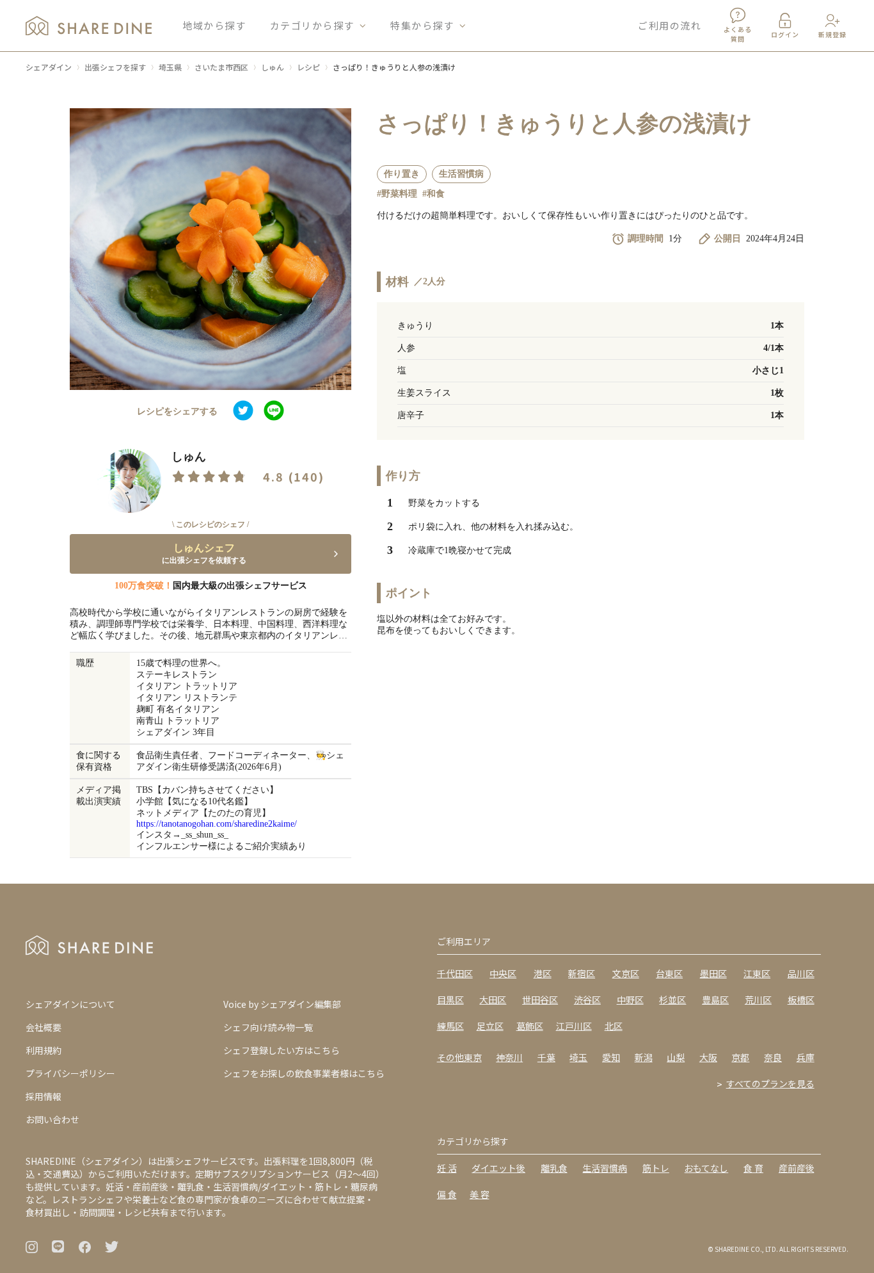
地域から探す (214, 25)
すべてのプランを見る (770, 1083)
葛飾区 (529, 1025)
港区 (543, 973)
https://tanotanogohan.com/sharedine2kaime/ (216, 824)
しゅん (272, 66)
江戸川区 (574, 1025)
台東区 (669, 973)
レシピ (308, 66)
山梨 (676, 1057)
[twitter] (243, 411)
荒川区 (758, 999)
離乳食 (554, 1168)
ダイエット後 (498, 1168)
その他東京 (459, 1057)
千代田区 (455, 973)
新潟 (644, 1057)
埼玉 (578, 1057)
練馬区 (450, 1025)
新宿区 (581, 973)
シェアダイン (49, 66)
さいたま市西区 (221, 66)
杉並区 (672, 999)
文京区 (625, 973)
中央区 (502, 973)
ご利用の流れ (669, 25)
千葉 (546, 1057)
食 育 (753, 1168)
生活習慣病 (604, 1168)
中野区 (630, 999)
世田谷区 (540, 999)
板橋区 (801, 999)
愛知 (611, 1057)
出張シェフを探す (115, 66)
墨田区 (713, 973)
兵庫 (805, 1057)
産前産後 (796, 1168)
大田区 (492, 999)
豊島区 (715, 999)
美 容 (479, 1194)
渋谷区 (587, 999)
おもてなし (706, 1168)
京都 (740, 1057)
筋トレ (655, 1168)
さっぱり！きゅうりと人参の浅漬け (394, 66)
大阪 (708, 1057)
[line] (274, 411)
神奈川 (509, 1057)
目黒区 (450, 999)
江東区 (756, 973)
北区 (614, 1025)
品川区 (801, 973)
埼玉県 (170, 66)
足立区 (490, 1025)
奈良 (773, 1057)
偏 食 (447, 1194)
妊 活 (447, 1168)
